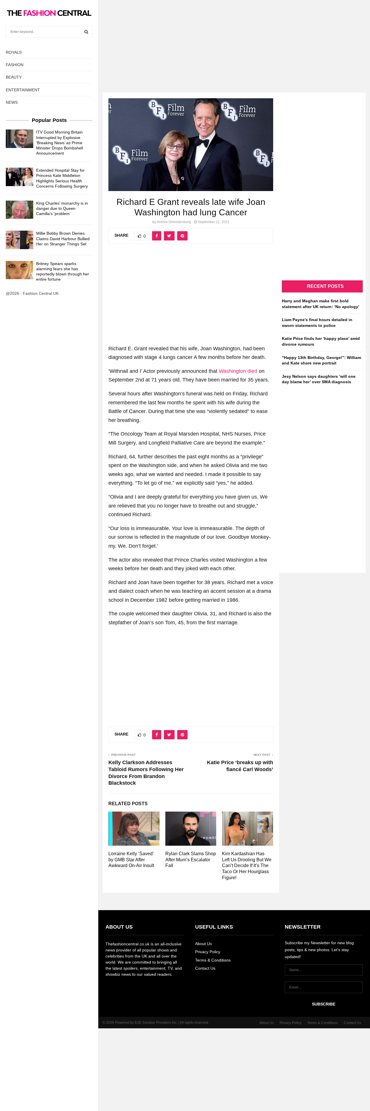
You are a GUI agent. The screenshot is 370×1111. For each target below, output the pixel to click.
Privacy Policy (207, 951)
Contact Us (205, 968)
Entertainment (23, 90)
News (12, 102)
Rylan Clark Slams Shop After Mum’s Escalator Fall (190, 859)
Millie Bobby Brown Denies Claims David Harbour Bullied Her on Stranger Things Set (63, 238)
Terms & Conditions (213, 960)
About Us (203, 943)
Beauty (14, 77)
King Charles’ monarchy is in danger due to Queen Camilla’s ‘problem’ (62, 208)
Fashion (14, 64)
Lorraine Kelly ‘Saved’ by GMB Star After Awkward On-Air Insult (131, 859)
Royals (14, 52)
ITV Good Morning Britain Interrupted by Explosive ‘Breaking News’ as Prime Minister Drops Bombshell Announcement (59, 142)
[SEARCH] (86, 32)
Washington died (238, 371)
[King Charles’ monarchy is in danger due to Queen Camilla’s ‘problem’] (19, 210)
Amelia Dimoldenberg (174, 222)
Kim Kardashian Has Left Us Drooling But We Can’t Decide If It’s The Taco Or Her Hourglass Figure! (246, 865)
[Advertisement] (185, 40)
